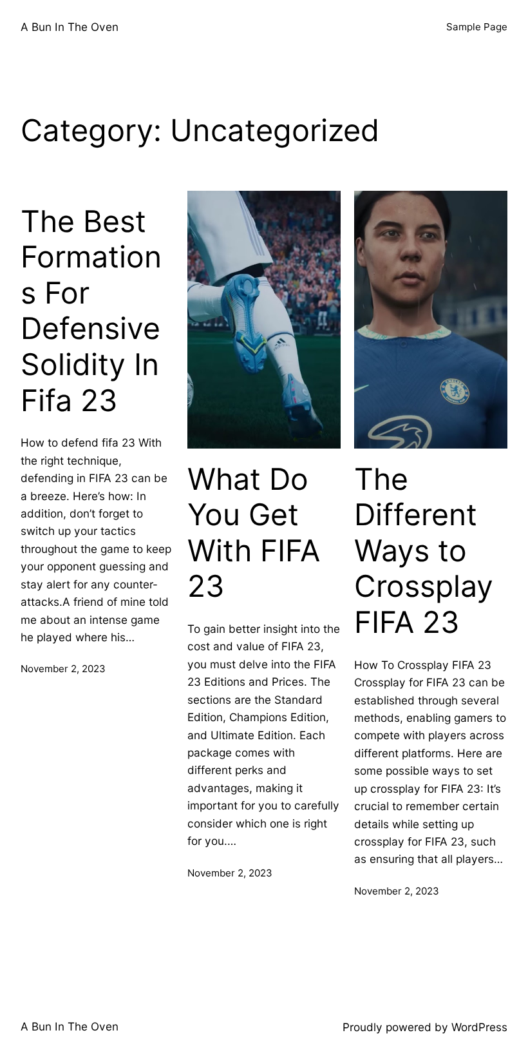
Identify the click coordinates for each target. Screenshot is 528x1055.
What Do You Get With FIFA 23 (253, 533)
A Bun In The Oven (69, 27)
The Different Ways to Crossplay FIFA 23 (423, 551)
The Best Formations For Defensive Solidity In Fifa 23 (91, 311)
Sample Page (476, 27)
